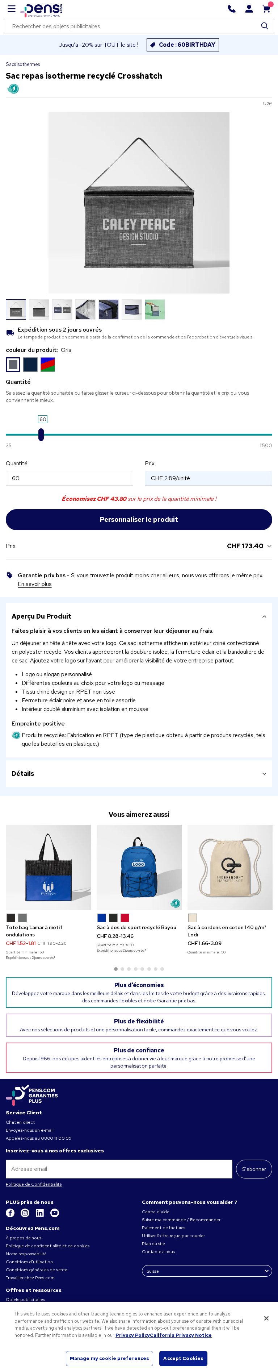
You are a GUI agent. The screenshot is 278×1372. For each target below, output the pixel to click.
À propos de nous (23, 1238)
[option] (13, 364)
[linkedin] (40, 1216)
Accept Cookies (183, 1358)
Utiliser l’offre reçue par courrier (173, 1236)
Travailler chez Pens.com (30, 1278)
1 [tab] (116, 969)
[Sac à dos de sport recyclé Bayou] (139, 867)
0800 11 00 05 (56, 1138)
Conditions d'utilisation (29, 1262)
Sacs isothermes (23, 64)
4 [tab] (136, 969)
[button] (11, 918)
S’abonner (254, 1169)
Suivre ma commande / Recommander (181, 1220)
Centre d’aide (155, 1212)
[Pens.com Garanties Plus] (32, 1095)
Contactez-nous (158, 1252)
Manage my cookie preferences (109, 1358)
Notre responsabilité (26, 1254)
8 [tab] (162, 969)
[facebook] (11, 1216)
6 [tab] (149, 969)
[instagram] (25, 1216)
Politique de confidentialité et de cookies (47, 1246)
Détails (23, 773)
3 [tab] (129, 969)
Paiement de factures (163, 1228)
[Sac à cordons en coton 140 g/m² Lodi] (230, 867)
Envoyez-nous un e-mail (30, 1130)
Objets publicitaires (25, 1299)
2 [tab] (122, 969)
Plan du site (153, 1244)
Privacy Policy (132, 1335)
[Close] (266, 1318)
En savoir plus (34, 584)
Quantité (17, 463)
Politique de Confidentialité (34, 1184)
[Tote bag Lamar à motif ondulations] (48, 867)
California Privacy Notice (181, 1335)
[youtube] (54, 1216)
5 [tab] (142, 969)
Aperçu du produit (41, 616)
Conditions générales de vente (36, 1270)
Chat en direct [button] (20, 1122)
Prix (149, 463)
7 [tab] (155, 969)
